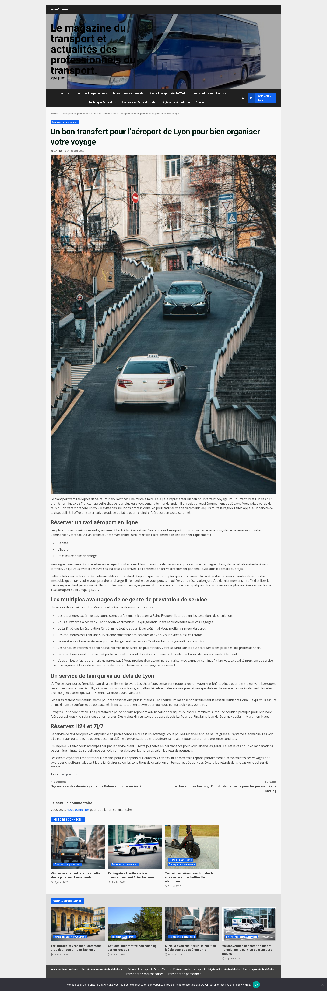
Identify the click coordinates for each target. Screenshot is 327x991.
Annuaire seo (264, 97)
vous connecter (78, 810)
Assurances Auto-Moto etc (139, 102)
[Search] (243, 98)
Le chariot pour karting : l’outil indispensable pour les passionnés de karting (224, 786)
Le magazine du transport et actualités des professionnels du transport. (93, 49)
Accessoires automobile (127, 93)
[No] (322, 984)
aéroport (66, 774)
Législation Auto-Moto (175, 102)
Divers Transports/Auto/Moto (168, 93)
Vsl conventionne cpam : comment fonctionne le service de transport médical (249, 924)
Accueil (65, 93)
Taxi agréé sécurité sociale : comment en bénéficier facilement (135, 847)
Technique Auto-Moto (102, 102)
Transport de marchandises (210, 93)
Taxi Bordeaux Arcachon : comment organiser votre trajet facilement (78, 924)
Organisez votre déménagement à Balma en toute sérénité (96, 784)
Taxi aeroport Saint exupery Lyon (74, 590)
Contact (201, 102)
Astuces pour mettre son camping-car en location (135, 924)
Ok (256, 984)
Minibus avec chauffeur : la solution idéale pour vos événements (78, 847)
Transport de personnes (91, 93)
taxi (76, 774)
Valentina (56, 150)
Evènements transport (189, 969)
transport (72, 684)
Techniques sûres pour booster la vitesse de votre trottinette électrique (192, 847)
